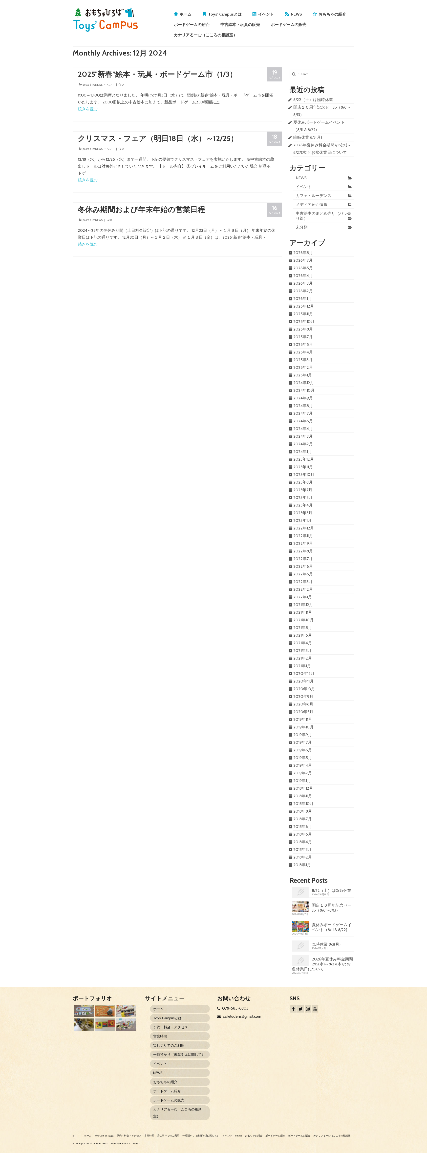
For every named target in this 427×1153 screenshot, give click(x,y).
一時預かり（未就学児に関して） (179, 1054)
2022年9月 (303, 543)
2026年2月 (303, 291)
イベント (266, 14)
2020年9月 (303, 696)
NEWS (296, 14)
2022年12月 (303, 528)
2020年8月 (303, 704)
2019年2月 (302, 773)
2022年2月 (303, 589)
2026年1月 (302, 298)
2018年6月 (302, 826)
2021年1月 (302, 666)
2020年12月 (304, 673)
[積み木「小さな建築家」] (104, 1011)
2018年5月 (302, 834)
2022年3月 (303, 581)
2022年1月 (302, 597)
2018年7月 (302, 819)
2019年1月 (302, 780)
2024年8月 (303, 405)
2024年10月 (304, 390)
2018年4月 (302, 842)
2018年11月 (302, 796)
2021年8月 (302, 627)
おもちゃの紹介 (332, 14)
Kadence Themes (130, 1143)
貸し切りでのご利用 (168, 1045)
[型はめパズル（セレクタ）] (104, 1024)
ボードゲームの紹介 (192, 24)
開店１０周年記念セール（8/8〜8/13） (331, 908)
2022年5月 (303, 574)
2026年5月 (303, 268)
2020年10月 (304, 688)
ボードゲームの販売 (288, 24)
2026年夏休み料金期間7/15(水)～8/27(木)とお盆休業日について (322, 964)
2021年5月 (302, 635)
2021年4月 (302, 643)
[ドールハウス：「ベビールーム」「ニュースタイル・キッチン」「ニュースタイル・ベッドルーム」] (83, 1024)
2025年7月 (303, 336)
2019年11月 (302, 719)
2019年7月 (302, 742)
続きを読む (88, 109)
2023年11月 (303, 467)
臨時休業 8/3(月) (307, 137)
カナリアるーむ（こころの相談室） (205, 35)
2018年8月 (302, 811)
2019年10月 (303, 727)
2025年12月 (303, 306)
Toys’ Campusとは (225, 14)
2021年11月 (302, 612)
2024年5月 (303, 421)
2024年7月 (303, 413)
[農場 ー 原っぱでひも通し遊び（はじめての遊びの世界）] (83, 1011)
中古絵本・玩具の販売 (240, 24)
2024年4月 (303, 428)
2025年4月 (303, 352)
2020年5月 (303, 711)
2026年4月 (303, 275)
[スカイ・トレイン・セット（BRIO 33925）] (125, 1011)
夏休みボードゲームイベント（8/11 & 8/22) (331, 927)
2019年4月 (302, 765)
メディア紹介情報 (311, 204)
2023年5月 (303, 497)
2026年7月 (303, 260)
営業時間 (160, 1036)
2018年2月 (302, 857)
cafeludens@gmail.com (241, 1016)
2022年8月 (303, 551)
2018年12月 (303, 788)
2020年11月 (303, 681)
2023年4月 (303, 505)
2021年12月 (303, 604)
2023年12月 (303, 459)
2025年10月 (304, 321)
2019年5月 (302, 757)
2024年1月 (302, 451)
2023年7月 (302, 490)
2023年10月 (303, 474)
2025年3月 (303, 359)
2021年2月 (302, 658)
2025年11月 (303, 314)
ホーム (186, 14)
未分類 (302, 227)
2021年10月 (303, 620)
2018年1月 (302, 864)
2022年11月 (303, 535)
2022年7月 (303, 558)
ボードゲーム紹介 (167, 1091)
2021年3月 (302, 650)
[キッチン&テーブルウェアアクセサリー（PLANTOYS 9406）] (125, 1024)
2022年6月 (303, 566)
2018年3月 (302, 849)
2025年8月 (303, 329)
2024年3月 (303, 436)
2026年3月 (303, 283)
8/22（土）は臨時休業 (313, 99)
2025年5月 (303, 344)
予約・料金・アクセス (170, 1027)
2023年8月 (303, 482)
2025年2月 (303, 367)
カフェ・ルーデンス (313, 195)
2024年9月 (303, 398)
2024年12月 (303, 382)
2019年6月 (302, 750)
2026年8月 (303, 252)
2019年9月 (302, 734)
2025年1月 (302, 375)
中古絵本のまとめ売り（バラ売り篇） (323, 216)
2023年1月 (302, 520)
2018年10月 (303, 803)
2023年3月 (302, 512)
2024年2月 (303, 444)
